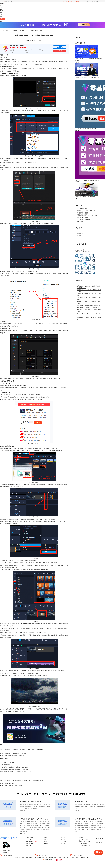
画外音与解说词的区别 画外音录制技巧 (14, 755)
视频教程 (46, 843)
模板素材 (2, 11)
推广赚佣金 (99, 842)
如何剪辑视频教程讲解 (82, 214)
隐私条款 (63, 841)
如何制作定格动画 (9, 783)
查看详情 (22, 810)
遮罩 (37, 387)
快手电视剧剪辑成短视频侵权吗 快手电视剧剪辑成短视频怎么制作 (89, 287)
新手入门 (46, 839)
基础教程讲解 (80, 221)
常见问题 (46, 841)
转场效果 (4, 569)
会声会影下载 (29, 839)
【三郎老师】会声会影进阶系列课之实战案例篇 (87, 77)
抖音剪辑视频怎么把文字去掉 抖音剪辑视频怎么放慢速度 (89, 290)
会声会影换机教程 (5, 764)
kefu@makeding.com (85, 841)
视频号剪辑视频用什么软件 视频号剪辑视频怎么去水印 (89, 302)
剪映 (33, 749)
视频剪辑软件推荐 (16, 749)
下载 (1, 9)
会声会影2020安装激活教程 (7, 762)
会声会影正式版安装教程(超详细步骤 (86, 210)
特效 (37, 448)
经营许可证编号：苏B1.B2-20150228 (54, 857)
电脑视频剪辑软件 (26, 749)
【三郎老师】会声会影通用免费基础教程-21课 (86, 197)
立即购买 (60, 51)
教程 (1, 13)
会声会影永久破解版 (82, 208)
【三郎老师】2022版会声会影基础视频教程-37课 (87, 180)
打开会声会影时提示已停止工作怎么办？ (87, 215)
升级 (1, 14)
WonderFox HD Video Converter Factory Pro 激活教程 (89, 314)
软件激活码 (29, 841)
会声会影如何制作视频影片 (83, 219)
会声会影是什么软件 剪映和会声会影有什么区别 (89, 305)
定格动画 (79, 235)
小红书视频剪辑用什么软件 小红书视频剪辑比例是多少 (14, 767)
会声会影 (2, 3)
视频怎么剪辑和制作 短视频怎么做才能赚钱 (88, 307)
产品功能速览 (29, 843)
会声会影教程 (13, 30)
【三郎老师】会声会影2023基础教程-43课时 (86, 128)
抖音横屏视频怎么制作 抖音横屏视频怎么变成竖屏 (89, 318)
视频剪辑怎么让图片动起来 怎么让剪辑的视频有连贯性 (89, 310)
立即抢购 (83, 25)
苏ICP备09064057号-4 (50, 859)
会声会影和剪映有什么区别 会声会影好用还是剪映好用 (14, 769)
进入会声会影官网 (19, 673)
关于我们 (63, 839)
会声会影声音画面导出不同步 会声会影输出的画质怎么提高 (15, 771)
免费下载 (60, 47)
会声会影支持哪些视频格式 (83, 212)
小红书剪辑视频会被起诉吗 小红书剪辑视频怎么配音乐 (89, 298)
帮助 (1, 16)
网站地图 (63, 843)
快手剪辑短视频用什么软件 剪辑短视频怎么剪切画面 (89, 294)
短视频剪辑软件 (40, 749)
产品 (1, 7)
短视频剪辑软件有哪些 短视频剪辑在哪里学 (16, 753)
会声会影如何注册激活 (82, 217)
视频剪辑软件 (6, 749)
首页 (1, 5)
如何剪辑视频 (80, 233)
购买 (2, 18)
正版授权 (28, 845)
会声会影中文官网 (4, 30)
